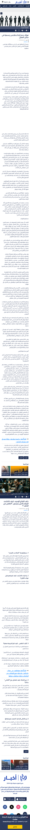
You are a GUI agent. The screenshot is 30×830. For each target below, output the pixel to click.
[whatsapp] (25, 807)
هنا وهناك (26, 41)
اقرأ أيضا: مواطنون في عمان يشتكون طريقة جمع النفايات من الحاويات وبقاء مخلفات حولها (17, 673)
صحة (10, 6)
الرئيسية (28, 6)
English (6, 2)
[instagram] (18, 807)
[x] (12, 807)
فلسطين (5, 6)
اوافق (15, 827)
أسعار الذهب (21, 6)
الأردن (14, 6)
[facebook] (5, 807)
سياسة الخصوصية (7, 821)
